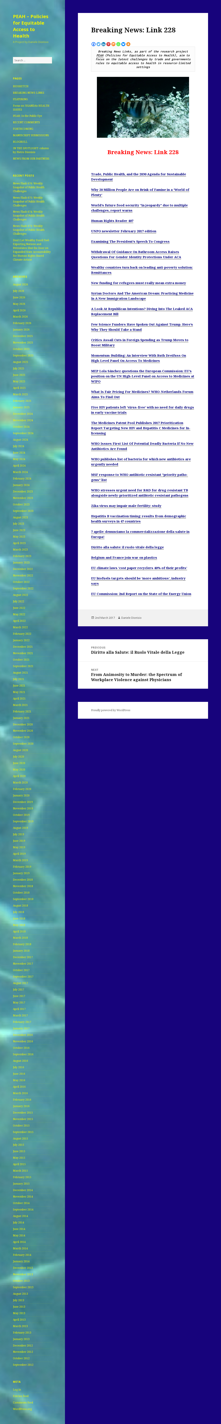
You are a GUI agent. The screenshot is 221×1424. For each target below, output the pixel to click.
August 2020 (20, 750)
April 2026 (19, 310)
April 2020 (19, 776)
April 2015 (19, 1164)
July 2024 (18, 446)
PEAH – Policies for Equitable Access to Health (30, 26)
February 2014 (22, 1255)
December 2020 (23, 724)
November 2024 (23, 420)
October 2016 (21, 1048)
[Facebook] (94, 44)
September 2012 (23, 1365)
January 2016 (21, 1106)
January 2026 (21, 329)
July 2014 (18, 1222)
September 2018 (23, 899)
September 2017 (23, 976)
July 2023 (18, 523)
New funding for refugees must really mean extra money (138, 283)
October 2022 (21, 582)
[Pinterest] (108, 44)
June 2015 (19, 1151)
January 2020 (21, 795)
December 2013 (23, 1268)
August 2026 (20, 284)
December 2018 (23, 879)
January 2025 (21, 407)
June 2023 (19, 530)
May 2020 (19, 769)
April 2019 (19, 854)
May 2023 (19, 536)
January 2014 (21, 1261)
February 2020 (22, 789)
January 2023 (21, 562)
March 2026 (20, 316)
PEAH (99, 55)
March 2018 (20, 938)
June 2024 (19, 452)
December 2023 (23, 491)
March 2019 (20, 860)
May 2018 (19, 925)
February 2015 (22, 1177)
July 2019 (18, 834)
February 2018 (22, 944)
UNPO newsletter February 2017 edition (123, 231)
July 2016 (18, 1067)
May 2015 (19, 1158)
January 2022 (21, 640)
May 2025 (19, 381)
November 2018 (23, 886)
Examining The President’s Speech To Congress (130, 241)
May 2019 (19, 847)
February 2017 (22, 1022)
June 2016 (19, 1074)
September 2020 (23, 743)
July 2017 (18, 989)
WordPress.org (22, 1409)
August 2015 (20, 1138)
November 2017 (23, 963)
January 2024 (21, 485)
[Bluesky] (123, 44)
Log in (17, 1389)
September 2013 (23, 1287)
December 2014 (23, 1190)
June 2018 (19, 918)
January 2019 (21, 873)
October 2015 (21, 1125)
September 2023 (23, 511)
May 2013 (19, 1313)
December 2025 (23, 336)
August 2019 (20, 828)
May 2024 (19, 459)
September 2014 (23, 1209)
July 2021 (18, 679)
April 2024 (19, 465)
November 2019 (23, 808)
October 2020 (21, 737)
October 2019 (21, 815)
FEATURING (20, 99)
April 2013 (19, 1319)
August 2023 (20, 517)
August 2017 (20, 983)
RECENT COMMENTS (26, 122)
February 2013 (22, 1332)
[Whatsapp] (118, 44)
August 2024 (20, 439)
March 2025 (20, 394)
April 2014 (19, 1242)
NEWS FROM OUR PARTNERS (31, 158)
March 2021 (20, 705)
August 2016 (20, 1061)
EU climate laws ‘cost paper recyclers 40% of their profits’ (139, 568)
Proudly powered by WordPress (110, 710)
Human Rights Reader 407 (112, 220)
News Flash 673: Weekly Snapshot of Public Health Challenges (28, 230)
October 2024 (21, 427)
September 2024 (23, 433)
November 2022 (23, 575)
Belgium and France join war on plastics (124, 557)
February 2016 (22, 1099)
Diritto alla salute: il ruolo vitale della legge (127, 547)
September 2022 (23, 588)
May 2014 (19, 1235)
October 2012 (21, 1358)
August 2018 (20, 905)
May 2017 (19, 1002)
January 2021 (21, 718)
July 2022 (18, 601)
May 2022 (19, 614)
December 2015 (23, 1112)
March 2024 (20, 472)
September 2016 (23, 1054)
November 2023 (23, 498)
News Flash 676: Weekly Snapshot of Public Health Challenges (28, 187)
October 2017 (21, 970)
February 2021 (22, 711)
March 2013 (20, 1326)
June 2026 (19, 297)
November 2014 (23, 1196)
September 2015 (23, 1132)
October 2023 (21, 504)
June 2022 (19, 608)
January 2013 (21, 1339)
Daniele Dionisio (131, 618)
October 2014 (21, 1203)
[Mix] (113, 44)
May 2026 (19, 304)
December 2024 (23, 414)
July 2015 (18, 1145)
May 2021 (19, 692)
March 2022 (20, 627)
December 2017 (23, 957)
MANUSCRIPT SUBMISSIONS (31, 135)
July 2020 (18, 756)
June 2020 (19, 763)
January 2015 (21, 1183)
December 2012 (23, 1345)
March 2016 (20, 1093)
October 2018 (21, 892)
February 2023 (22, 556)
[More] (128, 44)
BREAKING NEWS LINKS (28, 93)
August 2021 (20, 672)
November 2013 (23, 1274)
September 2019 (23, 821)
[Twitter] (98, 44)
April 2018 (19, 931)
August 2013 (20, 1294)
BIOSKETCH (20, 86)
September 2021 (23, 666)
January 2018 (21, 950)
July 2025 (18, 368)
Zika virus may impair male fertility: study (126, 505)
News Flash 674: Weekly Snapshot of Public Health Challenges (28, 215)
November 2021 (23, 653)
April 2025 (19, 388)
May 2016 (19, 1080)
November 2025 (23, 342)
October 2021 (21, 659)
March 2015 (20, 1170)
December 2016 (23, 1035)
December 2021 (23, 647)
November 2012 (23, 1352)
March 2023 (20, 549)
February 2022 (22, 634)
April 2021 (19, 698)
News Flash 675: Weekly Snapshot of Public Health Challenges (28, 201)
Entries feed (20, 1396)
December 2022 (23, 569)
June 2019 (19, 841)
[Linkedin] (103, 44)
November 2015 (23, 1119)
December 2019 (23, 802)
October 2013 (21, 1281)
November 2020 (23, 731)
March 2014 (20, 1248)
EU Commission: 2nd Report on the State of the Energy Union (141, 594)
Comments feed (23, 1402)
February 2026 (22, 323)
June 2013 (19, 1306)
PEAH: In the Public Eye (27, 116)
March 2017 (20, 1015)
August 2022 (20, 595)
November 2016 (23, 1041)
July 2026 (18, 291)
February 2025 (22, 401)
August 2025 (20, 362)
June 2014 (19, 1229)
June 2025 (19, 375)
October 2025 (21, 349)
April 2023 (19, 543)
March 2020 (20, 782)
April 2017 (19, 1009)
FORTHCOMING (23, 129)
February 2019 (22, 867)
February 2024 (22, 478)
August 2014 (20, 1216)
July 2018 (18, 912)
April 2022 (19, 621)
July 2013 (18, 1300)
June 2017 (19, 996)
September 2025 (23, 355)
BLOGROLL (20, 142)
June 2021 (19, 685)
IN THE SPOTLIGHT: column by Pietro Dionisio (31, 150)
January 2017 (21, 1028)
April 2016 (19, 1087)
